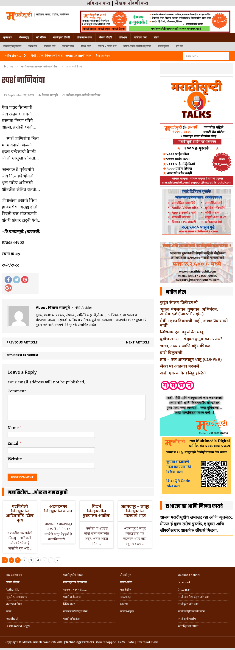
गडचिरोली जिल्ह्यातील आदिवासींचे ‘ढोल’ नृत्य (20, 512)
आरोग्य (124, 604)
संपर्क (156, 37)
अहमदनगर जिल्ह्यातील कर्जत (58, 508)
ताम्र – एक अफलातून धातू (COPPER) (191, 359)
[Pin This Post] (24, 279)
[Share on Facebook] (8, 279)
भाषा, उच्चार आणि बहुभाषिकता (186, 345)
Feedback (12, 618)
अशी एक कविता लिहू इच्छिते (183, 373)
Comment (17, 391)
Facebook (184, 582)
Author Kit (12, 589)
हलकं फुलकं (163, 46)
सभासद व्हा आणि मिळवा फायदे (194, 506)
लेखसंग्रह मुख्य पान (12, 46)
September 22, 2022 (21, 95)
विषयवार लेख (68, 46)
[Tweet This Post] (16, 279)
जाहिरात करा (140, 37)
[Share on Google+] (8, 288)
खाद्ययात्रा (125, 597)
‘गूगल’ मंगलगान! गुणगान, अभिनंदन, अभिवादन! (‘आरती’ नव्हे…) (189, 311)
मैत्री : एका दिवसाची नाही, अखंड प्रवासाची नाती (194, 323)
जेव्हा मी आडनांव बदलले (179, 366)
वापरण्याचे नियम (14, 604)
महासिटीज (125, 589)
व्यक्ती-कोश (126, 582)
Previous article (22, 342)
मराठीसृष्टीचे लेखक (73, 575)
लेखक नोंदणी (105, 37)
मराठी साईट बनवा (72, 597)
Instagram (184, 589)
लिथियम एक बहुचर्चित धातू (181, 332)
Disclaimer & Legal (18, 626)
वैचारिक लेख (50, 46)
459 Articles (83, 307)
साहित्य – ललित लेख (107, 46)
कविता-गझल (127, 611)
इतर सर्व (179, 46)
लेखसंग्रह (24, 37)
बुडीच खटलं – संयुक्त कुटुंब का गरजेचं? (191, 338)
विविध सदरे (86, 46)
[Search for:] (206, 55)
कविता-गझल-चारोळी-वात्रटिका (137, 46)
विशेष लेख (32, 46)
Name (14, 428)
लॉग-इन (123, 37)
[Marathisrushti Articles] (37, 15)
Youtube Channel (189, 575)
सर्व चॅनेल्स (41, 37)
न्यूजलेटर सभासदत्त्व (16, 597)
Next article (138, 342)
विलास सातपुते (50, 95)
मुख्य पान (7, 37)
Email (14, 443)
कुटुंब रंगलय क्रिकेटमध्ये (179, 302)
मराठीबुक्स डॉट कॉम (188, 604)
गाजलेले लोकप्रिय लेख (75, 611)
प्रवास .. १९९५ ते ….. (75, 589)
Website (15, 459)
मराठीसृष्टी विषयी (61, 37)
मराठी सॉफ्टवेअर (71, 618)
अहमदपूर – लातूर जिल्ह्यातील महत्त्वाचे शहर (135, 510)
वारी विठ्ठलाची (171, 352)
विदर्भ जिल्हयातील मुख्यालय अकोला (96, 510)
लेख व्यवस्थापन (84, 37)
